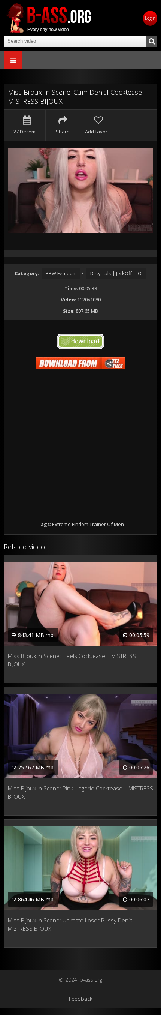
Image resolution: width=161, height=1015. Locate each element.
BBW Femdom (61, 273)
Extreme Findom (70, 524)
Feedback (80, 998)
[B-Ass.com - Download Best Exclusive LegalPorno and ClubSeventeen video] (49, 18)
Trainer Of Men (106, 524)
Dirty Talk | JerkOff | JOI (116, 273)
